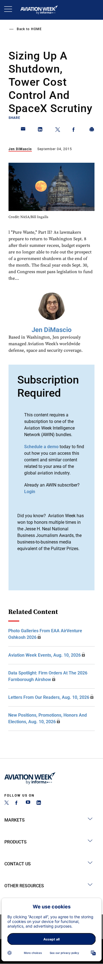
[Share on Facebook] (74, 130)
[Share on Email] (23, 130)
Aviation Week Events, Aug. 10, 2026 (44, 655)
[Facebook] (17, 803)
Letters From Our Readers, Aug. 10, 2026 (48, 697)
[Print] (92, 130)
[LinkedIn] (39, 803)
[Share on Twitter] (57, 130)
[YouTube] (28, 803)
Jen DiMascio (20, 149)
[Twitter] (6, 803)
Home (36, 29)
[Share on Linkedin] (40, 130)
